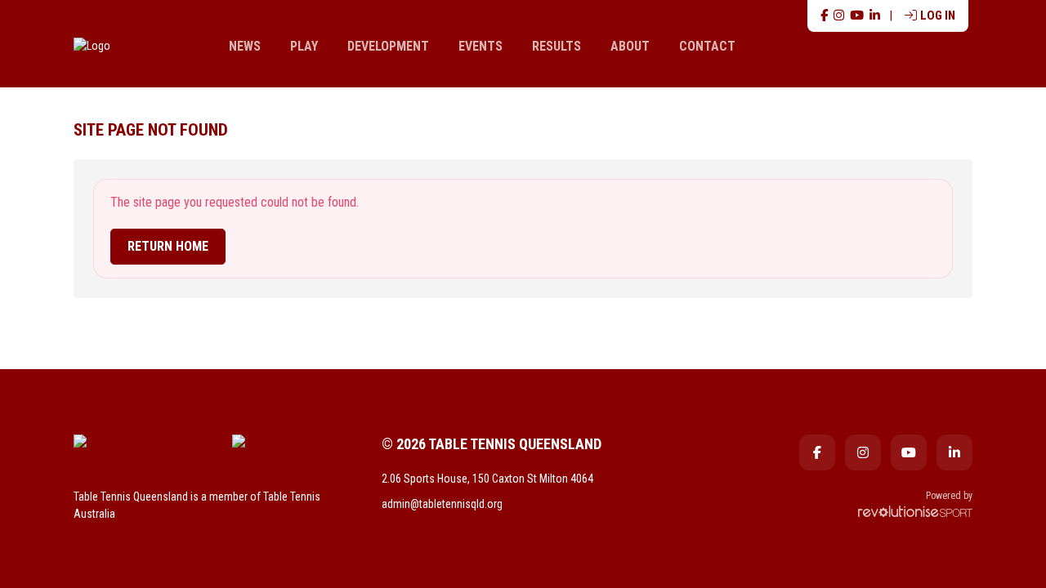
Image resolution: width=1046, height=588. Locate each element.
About (630, 46)
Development (388, 46)
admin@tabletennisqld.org (442, 503)
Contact (707, 46)
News (245, 46)
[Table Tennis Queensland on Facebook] (824, 16)
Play (304, 46)
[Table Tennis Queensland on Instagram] (839, 16)
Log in (937, 15)
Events (480, 46)
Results (556, 46)
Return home (167, 246)
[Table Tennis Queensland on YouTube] (857, 16)
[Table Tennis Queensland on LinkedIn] (874, 16)
